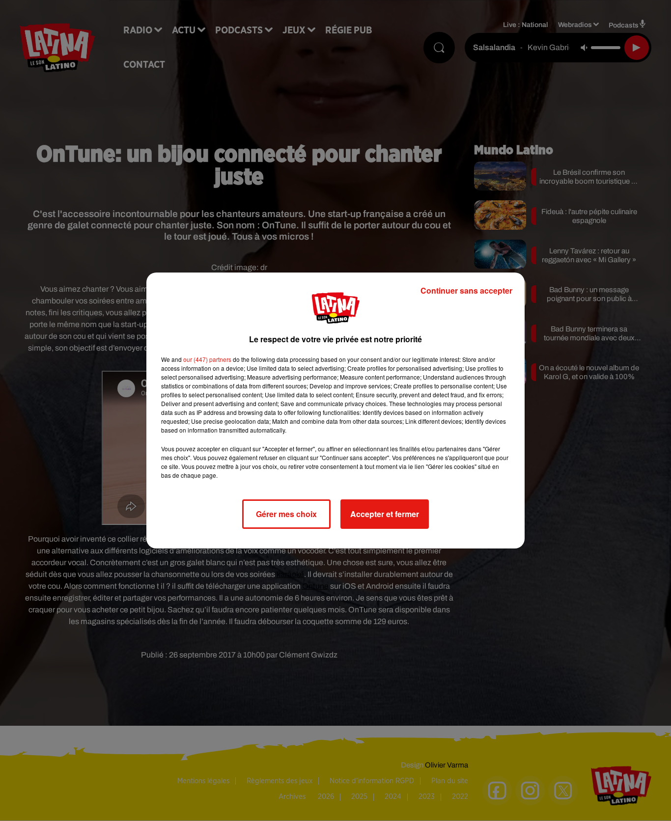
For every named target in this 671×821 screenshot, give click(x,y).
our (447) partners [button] (207, 359)
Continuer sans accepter (466, 290)
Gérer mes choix (286, 514)
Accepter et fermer (384, 514)
